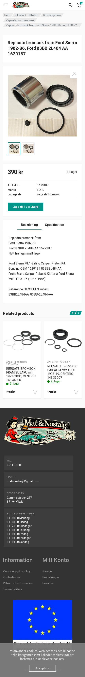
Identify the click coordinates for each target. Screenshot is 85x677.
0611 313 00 (14, 465)
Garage (47, 571)
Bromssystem (52, 15)
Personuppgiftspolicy (16, 571)
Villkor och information (18, 583)
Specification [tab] (54, 225)
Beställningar (50, 577)
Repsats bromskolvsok (20, 20)
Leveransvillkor (12, 589)
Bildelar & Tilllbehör (27, 15)
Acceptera (42, 668)
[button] (34, 392)
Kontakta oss (11, 577)
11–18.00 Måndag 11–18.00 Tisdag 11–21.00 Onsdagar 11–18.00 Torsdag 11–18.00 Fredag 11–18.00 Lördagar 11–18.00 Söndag (19, 529)
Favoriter (48, 583)
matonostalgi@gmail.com (23, 481)
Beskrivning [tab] (29, 225)
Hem (7, 15)
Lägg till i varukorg (25, 207)
